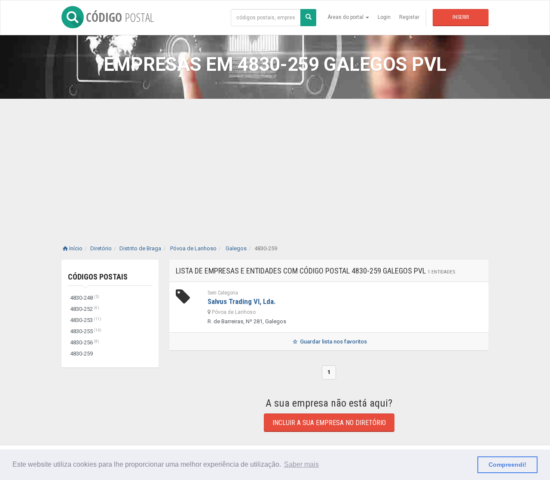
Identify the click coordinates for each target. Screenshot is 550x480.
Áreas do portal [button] (346, 17)
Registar (409, 17)
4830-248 (84, 298)
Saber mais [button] (301, 464)
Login (384, 17)
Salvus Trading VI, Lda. (242, 301)
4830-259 (81, 353)
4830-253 (85, 320)
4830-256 (84, 342)
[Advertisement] (275, 163)
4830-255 (85, 331)
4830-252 (84, 309)
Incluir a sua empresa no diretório (329, 423)
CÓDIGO (120, 17)
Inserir (460, 17)
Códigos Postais (98, 276)
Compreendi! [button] (507, 464)
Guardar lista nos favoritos (333, 341)
